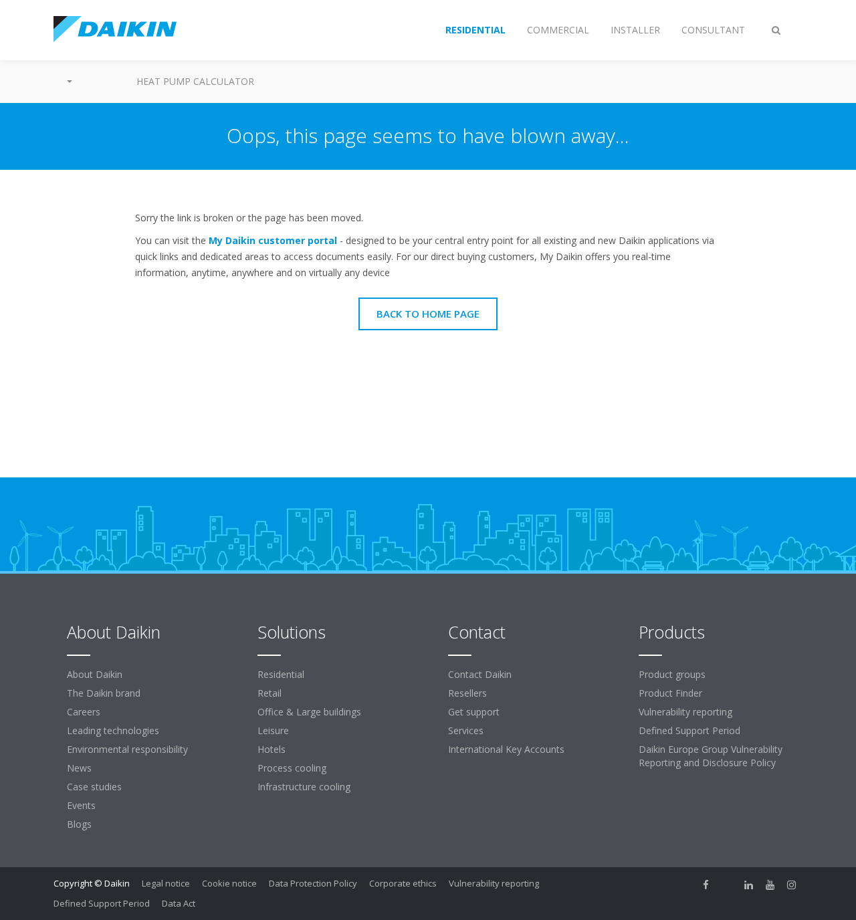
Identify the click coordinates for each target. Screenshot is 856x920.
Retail (269, 693)
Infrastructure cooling (303, 786)
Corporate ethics (403, 883)
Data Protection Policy (313, 883)
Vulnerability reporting (685, 711)
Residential (280, 674)
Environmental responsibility (127, 749)
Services (466, 730)
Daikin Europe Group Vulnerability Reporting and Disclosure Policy (710, 756)
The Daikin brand (103, 693)
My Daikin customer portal (273, 240)
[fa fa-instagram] (791, 884)
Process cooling (291, 768)
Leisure (273, 730)
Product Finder (670, 693)
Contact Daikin (480, 674)
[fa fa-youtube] (770, 884)
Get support (474, 711)
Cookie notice (229, 883)
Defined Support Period (691, 730)
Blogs (79, 824)
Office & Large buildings (309, 711)
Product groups (672, 674)
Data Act (178, 903)
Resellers (467, 693)
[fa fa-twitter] (727, 884)
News (79, 768)
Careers (83, 711)
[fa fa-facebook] (706, 884)
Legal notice (166, 883)
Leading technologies (113, 730)
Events (81, 805)
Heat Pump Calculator (195, 81)
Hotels (271, 749)
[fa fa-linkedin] (749, 884)
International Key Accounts (506, 749)
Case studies (94, 786)
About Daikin (94, 674)
